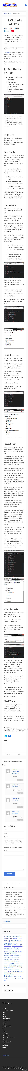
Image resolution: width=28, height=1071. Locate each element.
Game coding (6, 1020)
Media (4, 1032)
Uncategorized (7, 1041)
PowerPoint (12, 966)
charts (20, 938)
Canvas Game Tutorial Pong (12, 901)
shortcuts (16, 969)
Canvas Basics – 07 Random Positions (15, 907)
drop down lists (8, 948)
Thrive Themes (8, 1068)
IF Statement (13, 953)
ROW (11, 969)
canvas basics (16, 936)
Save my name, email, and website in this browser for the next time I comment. (13, 842)
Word (5, 980)
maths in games (15, 961)
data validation (7, 946)
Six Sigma (5, 1039)
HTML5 (6, 954)
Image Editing (6, 1026)
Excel (15, 948)
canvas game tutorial (11, 938)
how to (13, 951)
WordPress (20, 1068)
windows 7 (13, 978)
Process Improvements (9, 1038)
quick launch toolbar (18, 967)
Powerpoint (6, 1036)
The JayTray (7, 921)
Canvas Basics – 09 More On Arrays (14, 899)
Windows (5, 1045)
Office (11, 963)
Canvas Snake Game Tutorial (12, 894)
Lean (4, 1030)
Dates (4, 1014)
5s (4, 936)
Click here (7, 52)
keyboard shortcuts (15, 957)
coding (7, 941)
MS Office (5, 1034)
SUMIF (5, 972)
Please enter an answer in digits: (13, 847)
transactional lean (8, 974)
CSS (21, 944)
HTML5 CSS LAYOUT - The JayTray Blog (15, 771)
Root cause (6, 969)
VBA (4, 1043)
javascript (7, 957)
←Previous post (9, 883)
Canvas (5, 1008)
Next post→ (18, 883)
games (6, 951)
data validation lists (17, 946)
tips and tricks (15, 971)
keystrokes (6, 959)
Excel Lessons (6, 1018)
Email (4, 1016)
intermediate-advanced (12, 956)
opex (17, 963)
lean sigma (16, 959)
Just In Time (6, 1028)
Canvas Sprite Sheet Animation (13, 892)
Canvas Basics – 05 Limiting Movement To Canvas (12, 911)
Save (14, 31)
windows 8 (20, 978)
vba (15, 976)
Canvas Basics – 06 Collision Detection (15, 909)
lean (11, 959)
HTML (20, 951)
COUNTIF (16, 944)
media (5, 963)
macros (6, 961)
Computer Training (8, 1010)
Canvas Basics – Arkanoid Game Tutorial (13, 897)
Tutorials (8, 976)
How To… (5, 1022)
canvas (8, 936)
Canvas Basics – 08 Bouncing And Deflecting (14, 904)
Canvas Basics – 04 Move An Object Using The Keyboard (14, 915)
